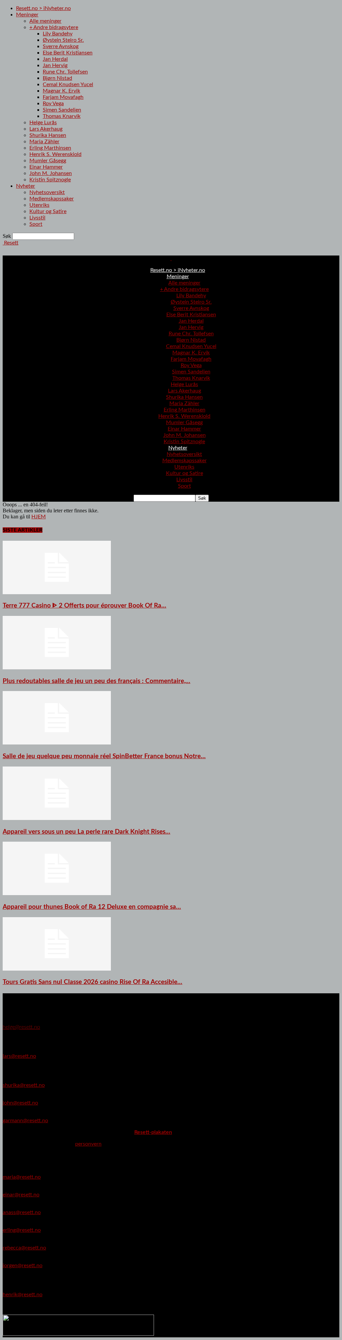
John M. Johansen (50, 173)
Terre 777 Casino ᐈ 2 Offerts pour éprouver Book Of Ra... (84, 606)
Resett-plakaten (153, 1132)
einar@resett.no (21, 1194)
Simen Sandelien (62, 110)
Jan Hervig (55, 65)
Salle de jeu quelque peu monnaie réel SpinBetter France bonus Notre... (104, 756)
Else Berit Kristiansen (68, 52)
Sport (35, 224)
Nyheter (25, 186)
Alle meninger (45, 21)
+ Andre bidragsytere (53, 27)
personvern (88, 1144)
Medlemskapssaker (51, 198)
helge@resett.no (21, 1027)
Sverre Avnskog (60, 46)
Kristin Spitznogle (50, 179)
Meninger (27, 14)
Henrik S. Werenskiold (55, 154)
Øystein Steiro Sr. (63, 40)
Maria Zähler (44, 141)
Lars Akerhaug (45, 129)
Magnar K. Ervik (61, 91)
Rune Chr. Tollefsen (65, 71)
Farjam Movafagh (63, 97)
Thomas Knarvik (61, 116)
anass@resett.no (22, 1212)
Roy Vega (53, 103)
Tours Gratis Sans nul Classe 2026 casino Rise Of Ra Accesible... (92, 982)
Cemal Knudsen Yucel (68, 84)
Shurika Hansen (47, 135)
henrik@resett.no (22, 1294)
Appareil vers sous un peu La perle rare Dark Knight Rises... (86, 832)
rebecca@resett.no (24, 1247)
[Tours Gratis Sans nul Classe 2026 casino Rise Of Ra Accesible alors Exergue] (57, 969)
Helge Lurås (43, 122)
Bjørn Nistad (57, 78)
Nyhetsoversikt (47, 192)
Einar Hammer (46, 167)
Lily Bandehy (57, 33)
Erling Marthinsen (50, 148)
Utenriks (39, 205)
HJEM (38, 516)
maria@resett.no (22, 1177)
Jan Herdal (55, 59)
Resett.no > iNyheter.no (43, 8)
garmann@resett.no (25, 1120)
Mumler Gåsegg (47, 160)
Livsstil (37, 217)
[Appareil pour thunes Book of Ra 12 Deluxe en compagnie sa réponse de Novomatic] (57, 893)
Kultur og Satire (47, 211)
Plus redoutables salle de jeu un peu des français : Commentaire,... (96, 681)
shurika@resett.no (24, 1085)
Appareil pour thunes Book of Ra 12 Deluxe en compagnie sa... (92, 907)
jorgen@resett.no (22, 1265)
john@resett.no (20, 1103)
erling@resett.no (22, 1230)
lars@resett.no (19, 1056)
